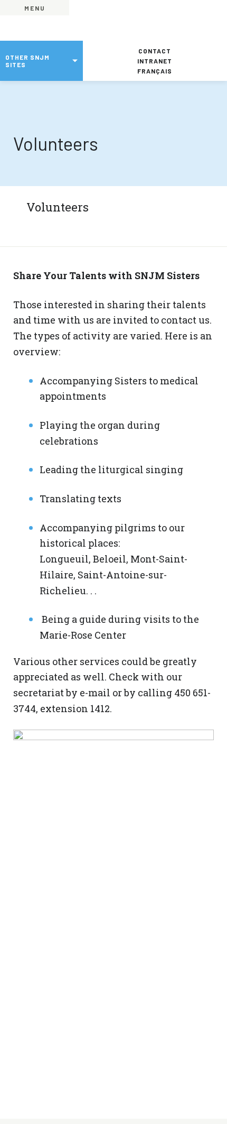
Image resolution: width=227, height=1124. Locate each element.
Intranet (154, 61)
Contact (154, 50)
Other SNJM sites (27, 60)
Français (154, 71)
